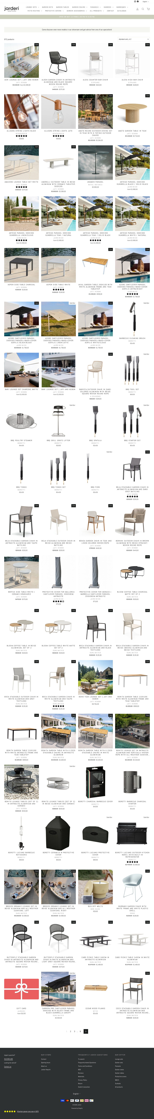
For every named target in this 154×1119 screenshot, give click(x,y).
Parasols (94, 7)
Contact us (7, 1067)
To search (81, 1059)
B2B (79, 1070)
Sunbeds (108, 7)
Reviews (80, 1073)
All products (96, 11)
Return (80, 1083)
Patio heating (34, 11)
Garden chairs (79, 7)
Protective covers (53, 11)
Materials (81, 1076)
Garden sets (47, 7)
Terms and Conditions (85, 1066)
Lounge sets (31, 7)
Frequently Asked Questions (87, 1063)
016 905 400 (8, 1059)
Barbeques (121, 7)
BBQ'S (117, 1080)
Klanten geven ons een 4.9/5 (28, 1111)
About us (44, 1066)
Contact (110, 11)
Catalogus (121, 11)
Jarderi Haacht (45, 1070)
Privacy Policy (82, 1080)
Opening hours (45, 1063)
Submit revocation (84, 1087)
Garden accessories (76, 11)
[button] (21, 136)
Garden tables (62, 7)
